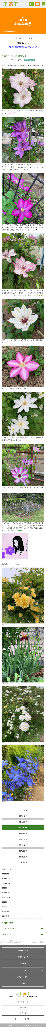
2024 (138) (6, 883)
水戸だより (23, 862)
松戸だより (23, 857)
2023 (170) (6, 888)
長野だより (23, 839)
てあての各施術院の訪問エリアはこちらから (23, 47)
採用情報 (23, 1013)
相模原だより (23, 828)
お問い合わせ (23, 1002)
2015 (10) (5, 911)
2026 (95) (5, 874)
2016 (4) (5, 907)
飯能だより (23, 845)
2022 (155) (6, 893)
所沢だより (23, 833)
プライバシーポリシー (23, 1019)
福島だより (23, 851)
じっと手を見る (8, 928)
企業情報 (23, 1008)
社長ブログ (7, 934)
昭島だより (23, 816)
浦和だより (23, 822)
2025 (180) (6, 878)
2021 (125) (6, 897)
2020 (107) (6, 902)
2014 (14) (5, 916)
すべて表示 (23, 810)
